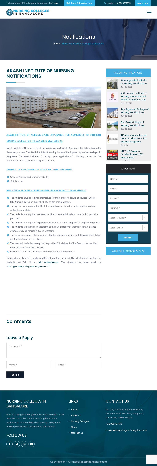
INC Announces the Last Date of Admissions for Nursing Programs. (134, 138)
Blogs (74, 427)
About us (76, 415)
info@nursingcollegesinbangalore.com (29, 266)
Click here (53, 3)
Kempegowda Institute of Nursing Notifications (134, 82)
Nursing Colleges (80, 421)
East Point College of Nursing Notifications (132, 124)
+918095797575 (114, 423)
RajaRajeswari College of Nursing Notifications (135, 111)
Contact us (77, 432)
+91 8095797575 (123, 3)
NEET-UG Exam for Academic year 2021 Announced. (132, 154)
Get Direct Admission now (79, 3)
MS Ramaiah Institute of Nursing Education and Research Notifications (134, 96)
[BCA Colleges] (27, 12)
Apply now (142, 3)
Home (57, 43)
